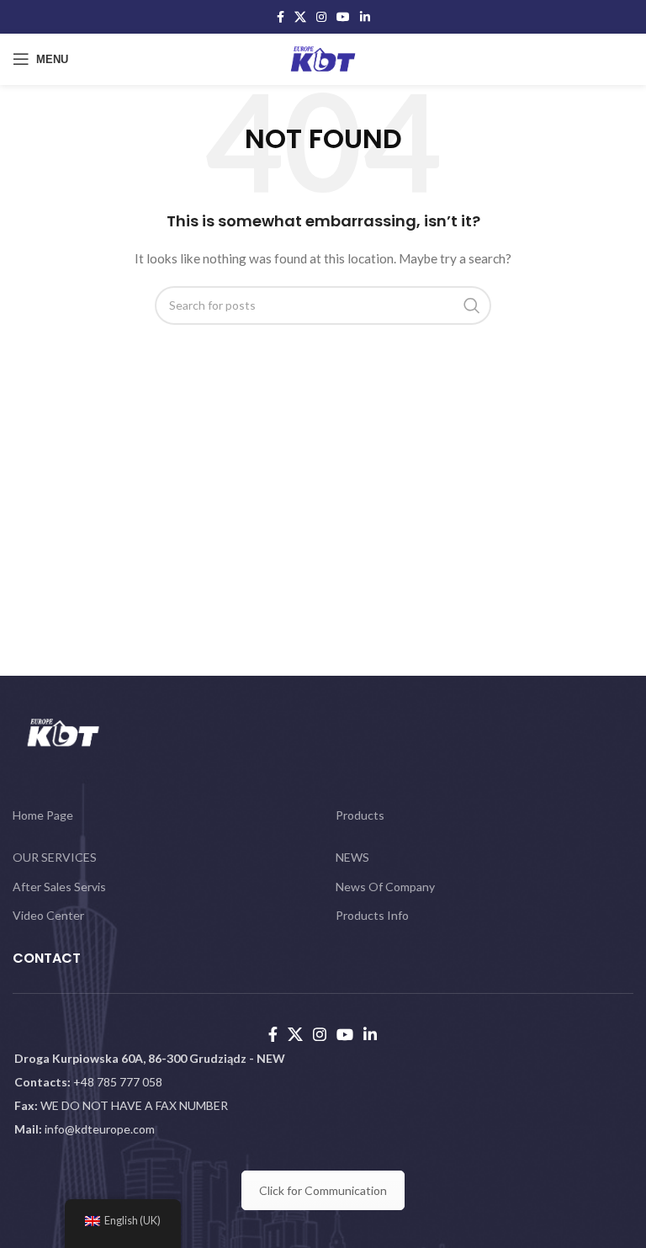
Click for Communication (323, 1190)
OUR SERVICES (55, 857)
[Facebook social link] (280, 17)
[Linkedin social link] (365, 17)
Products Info (372, 915)
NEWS (352, 857)
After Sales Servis (59, 886)
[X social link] (300, 17)
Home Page (43, 815)
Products (360, 815)
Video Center (48, 915)
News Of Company (385, 886)
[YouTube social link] (343, 17)
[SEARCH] (472, 305)
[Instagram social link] (321, 17)
